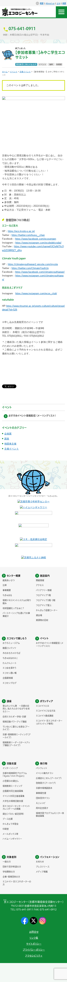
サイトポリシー (34, 944)
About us (50, 3)
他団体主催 (10, 443)
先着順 (59, 64)
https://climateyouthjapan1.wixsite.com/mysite (33, 264)
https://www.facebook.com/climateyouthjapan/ (40, 272)
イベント (42, 64)
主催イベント (25, 72)
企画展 (8, 433)
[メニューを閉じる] (61, 11)
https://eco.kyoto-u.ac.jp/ (21, 231)
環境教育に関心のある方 (26, 64)
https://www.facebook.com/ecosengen (35, 238)
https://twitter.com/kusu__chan (28, 235)
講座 (6, 438)
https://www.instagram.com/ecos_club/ (36, 293)
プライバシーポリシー (34, 950)
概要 (42, 3)
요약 (58, 3)
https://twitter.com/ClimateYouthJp (30, 268)
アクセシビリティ (33, 955)
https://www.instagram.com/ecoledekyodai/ (38, 242)
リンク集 (33, 938)
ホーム (5, 72)
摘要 (64, 3)
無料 (51, 64)
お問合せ (34, 932)
